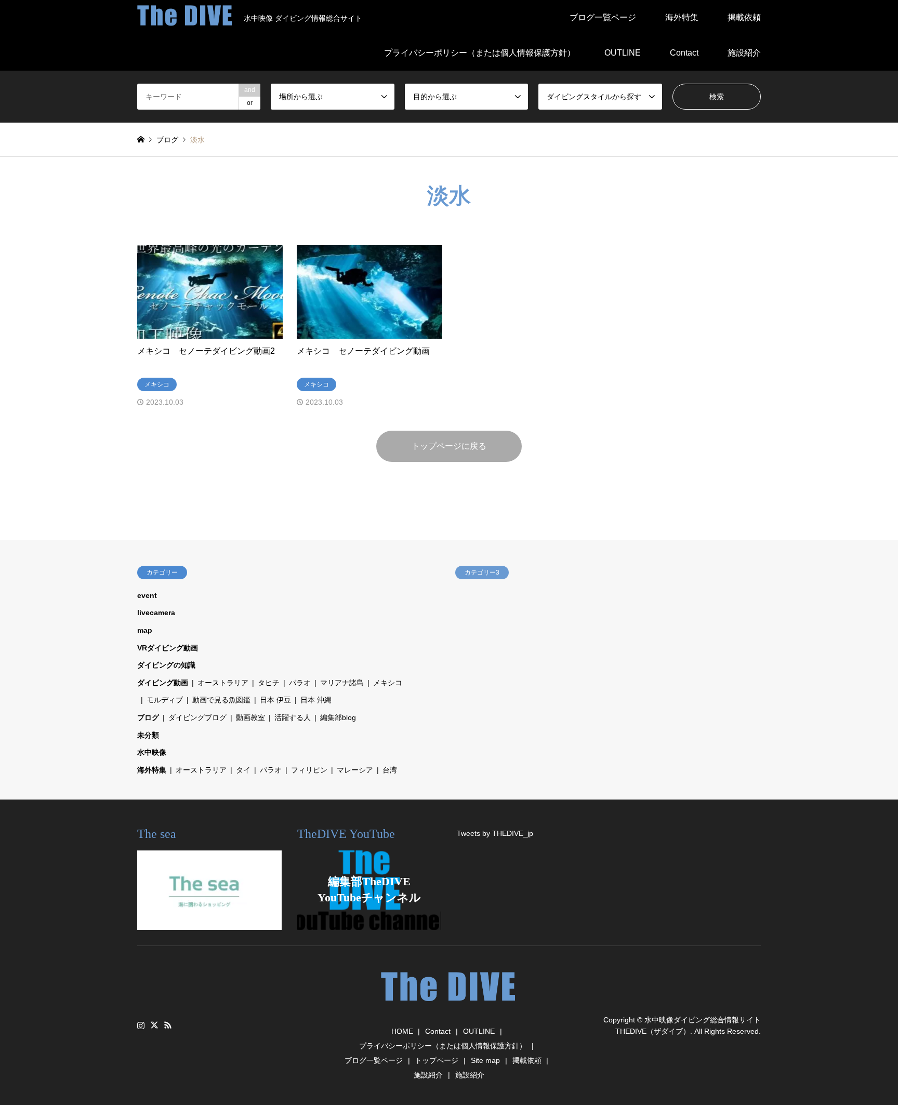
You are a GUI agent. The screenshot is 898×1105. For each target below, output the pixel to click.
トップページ (436, 1060)
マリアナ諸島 (342, 682)
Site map (485, 1060)
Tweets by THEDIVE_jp (495, 833)
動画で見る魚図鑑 (221, 700)
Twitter (154, 1025)
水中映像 (151, 752)
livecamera (156, 612)
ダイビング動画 (162, 682)
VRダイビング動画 (167, 648)
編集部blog (338, 717)
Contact (684, 52)
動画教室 (250, 717)
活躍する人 (292, 717)
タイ (243, 770)
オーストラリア (222, 682)
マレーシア (355, 770)
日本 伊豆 (275, 700)
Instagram (140, 1025)
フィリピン (309, 770)
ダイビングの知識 (166, 665)
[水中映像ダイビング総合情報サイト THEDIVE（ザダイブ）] (449, 1006)
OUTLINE (622, 52)
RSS (167, 1025)
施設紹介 (744, 52)
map (144, 630)
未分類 (148, 735)
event (147, 595)
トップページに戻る (449, 446)
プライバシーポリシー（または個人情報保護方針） (479, 52)
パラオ (300, 682)
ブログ (148, 717)
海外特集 (681, 17)
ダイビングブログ (197, 717)
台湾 (389, 770)
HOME (402, 1031)
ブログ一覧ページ (603, 17)
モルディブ (165, 700)
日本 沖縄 (316, 700)
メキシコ (387, 682)
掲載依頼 (744, 17)
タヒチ (269, 682)
